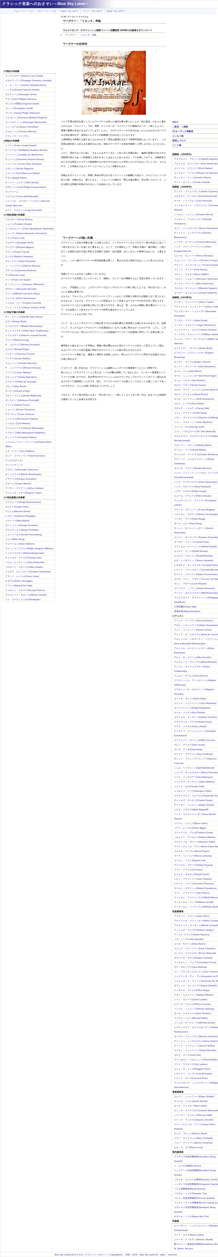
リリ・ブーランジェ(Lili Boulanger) (23, 599)
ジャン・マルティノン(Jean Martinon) (193, 422)
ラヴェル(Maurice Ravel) (17, 511)
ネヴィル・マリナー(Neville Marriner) (193, 468)
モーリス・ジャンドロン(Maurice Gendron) (196, 1036)
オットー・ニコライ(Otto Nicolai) (21, 182)
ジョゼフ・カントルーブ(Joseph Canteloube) (28, 571)
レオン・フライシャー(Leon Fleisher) (193, 879)
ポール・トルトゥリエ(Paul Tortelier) (192, 1013)
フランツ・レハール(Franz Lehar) (22, 576)
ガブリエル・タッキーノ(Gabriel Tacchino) (195, 717)
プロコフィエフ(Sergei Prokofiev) (22, 530)
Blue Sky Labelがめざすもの (69, 1254)
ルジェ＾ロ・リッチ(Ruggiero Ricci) (192, 1069)
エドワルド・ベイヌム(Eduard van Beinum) (196, 173)
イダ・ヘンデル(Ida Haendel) (188, 939)
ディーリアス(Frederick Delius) (21, 437)
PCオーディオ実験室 (182, 131)
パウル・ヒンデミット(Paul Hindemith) (24, 562)
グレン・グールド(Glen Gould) (189, 744)
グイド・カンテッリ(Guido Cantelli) (192, 182)
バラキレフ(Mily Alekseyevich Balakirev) (25, 432)
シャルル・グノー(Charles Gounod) (23, 303)
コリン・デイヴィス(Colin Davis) (190, 413)
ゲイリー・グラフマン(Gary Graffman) (193, 754)
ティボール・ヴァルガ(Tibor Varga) (192, 990)
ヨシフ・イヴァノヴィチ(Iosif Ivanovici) (25, 455)
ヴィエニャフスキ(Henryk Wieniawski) (24, 428)
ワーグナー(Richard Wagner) (19, 247)
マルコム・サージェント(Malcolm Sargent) (195, 288)
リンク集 (176, 145)
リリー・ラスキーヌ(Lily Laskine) (190, 1064)
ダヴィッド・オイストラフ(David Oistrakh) (195, 985)
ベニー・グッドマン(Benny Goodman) (193, 1142)
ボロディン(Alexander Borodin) (21, 289)
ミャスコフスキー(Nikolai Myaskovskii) (24, 553)
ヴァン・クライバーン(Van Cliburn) (192, 893)
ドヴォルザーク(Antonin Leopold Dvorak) (26, 335)
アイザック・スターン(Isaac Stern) (191, 916)
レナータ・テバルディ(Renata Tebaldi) (193, 1239)
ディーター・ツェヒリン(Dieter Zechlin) (194, 805)
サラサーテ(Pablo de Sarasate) (21, 381)
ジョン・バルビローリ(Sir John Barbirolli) (195, 431)
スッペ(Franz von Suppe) (18, 279)
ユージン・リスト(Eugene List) (189, 860)
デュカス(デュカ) (13, 460)
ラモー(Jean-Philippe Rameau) (20, 99)
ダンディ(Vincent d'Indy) (17, 391)
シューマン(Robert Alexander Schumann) (26, 233)
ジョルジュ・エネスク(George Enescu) (25, 590)
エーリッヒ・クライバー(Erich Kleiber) (193, 168)
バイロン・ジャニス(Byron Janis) (190, 823)
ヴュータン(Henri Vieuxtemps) (20, 298)
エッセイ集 (178, 136)
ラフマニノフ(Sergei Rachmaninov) (23, 502)
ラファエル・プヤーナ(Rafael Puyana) (193, 865)
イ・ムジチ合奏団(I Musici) (187, 1165)
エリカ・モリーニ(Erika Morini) (189, 944)
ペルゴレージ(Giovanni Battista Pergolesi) (26, 117)
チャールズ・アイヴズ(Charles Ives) (23, 557)
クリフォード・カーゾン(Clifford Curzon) (194, 740)
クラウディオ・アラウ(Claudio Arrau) (193, 721)
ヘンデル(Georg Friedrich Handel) (22, 89)
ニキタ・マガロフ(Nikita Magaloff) (191, 809)
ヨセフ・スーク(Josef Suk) (187, 1055)
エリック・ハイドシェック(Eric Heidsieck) (195, 703)
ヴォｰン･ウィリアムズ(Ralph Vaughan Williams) (29, 548)
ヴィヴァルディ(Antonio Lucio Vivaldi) (24, 76)
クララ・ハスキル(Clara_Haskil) (190, 726)
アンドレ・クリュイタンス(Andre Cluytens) (196, 191)
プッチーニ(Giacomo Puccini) (20, 354)
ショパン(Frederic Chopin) (18, 224)
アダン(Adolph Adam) (16, 178)
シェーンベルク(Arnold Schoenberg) (23, 534)
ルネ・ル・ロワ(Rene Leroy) (188, 1147)
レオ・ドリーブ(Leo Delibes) (19, 451)
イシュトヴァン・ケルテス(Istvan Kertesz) (195, 329)
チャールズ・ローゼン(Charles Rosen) (193, 800)
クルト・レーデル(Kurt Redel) (189, 403)
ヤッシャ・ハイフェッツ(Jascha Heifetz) (194, 1045)
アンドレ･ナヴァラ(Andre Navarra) (191, 934)
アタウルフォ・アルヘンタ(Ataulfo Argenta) (196, 159)
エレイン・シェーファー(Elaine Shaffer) (194, 1096)
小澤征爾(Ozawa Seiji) (185, 606)
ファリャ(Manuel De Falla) (18, 585)
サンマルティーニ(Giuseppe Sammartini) (25, 122)
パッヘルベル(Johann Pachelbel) (21, 127)
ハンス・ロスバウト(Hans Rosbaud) (192, 486)
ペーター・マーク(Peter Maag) (189, 519)
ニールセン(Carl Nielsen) (17, 423)
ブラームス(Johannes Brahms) (20, 270)
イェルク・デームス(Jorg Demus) (191, 675)
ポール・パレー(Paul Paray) (188, 523)
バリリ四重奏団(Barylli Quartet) (190, 1188)
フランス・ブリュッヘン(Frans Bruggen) (194, 509)
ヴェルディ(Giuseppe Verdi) (19, 242)
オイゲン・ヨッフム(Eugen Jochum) (192, 362)
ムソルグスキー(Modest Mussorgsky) (24, 326)
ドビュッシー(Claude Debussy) (21, 363)
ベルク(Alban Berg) (15, 539)
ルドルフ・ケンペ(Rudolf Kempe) (191, 551)
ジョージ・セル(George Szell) (189, 426)
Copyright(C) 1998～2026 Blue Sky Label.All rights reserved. (143, 1254)
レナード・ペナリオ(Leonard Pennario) (194, 883)
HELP (175, 122)
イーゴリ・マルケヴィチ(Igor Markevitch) (195, 325)
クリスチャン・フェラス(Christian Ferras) (195, 962)
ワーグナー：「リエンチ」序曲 (80, 35)
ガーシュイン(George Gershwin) (21, 525)
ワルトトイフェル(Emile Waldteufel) (23, 395)
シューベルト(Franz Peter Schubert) (23, 164)
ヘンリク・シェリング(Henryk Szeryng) (194, 1008)
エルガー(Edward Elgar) (17, 349)
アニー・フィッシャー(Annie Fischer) (193, 629)
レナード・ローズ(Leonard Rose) (191, 1078)
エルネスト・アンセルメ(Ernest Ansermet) (195, 196)
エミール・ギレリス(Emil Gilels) (190, 698)
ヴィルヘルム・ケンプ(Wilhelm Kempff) (194, 902)
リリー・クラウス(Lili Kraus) (188, 869)
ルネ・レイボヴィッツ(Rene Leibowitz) (193, 560)
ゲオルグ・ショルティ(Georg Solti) (191, 408)
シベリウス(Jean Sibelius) (18, 372)
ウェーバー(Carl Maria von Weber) (22, 173)
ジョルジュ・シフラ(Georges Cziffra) (193, 791)
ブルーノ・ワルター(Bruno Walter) (191, 274)
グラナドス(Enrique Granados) (20, 479)
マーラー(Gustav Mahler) (17, 358)
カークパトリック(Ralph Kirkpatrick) (192, 708)
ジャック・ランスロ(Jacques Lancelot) (193, 1119)
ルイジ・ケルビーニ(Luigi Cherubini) (23, 210)
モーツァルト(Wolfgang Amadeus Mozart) (26, 150)
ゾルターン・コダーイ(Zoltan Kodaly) (24, 567)
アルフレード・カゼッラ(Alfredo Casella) (26, 594)
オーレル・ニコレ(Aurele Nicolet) (190, 1101)
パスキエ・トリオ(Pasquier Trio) (190, 1193)
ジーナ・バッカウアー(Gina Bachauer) (193, 777)
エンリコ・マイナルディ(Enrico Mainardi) (195, 953)
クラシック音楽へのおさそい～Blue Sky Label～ (45, 3)
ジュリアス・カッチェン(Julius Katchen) (194, 781)
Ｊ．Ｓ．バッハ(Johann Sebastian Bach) (25, 85)
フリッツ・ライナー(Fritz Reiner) (190, 269)
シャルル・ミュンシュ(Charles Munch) (193, 214)
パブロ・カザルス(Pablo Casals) (190, 491)
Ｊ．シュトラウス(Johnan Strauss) (22, 265)
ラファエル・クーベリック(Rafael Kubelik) (195, 546)
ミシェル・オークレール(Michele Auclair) (194, 1022)
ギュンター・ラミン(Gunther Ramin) (192, 177)
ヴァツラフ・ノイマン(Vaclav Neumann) (194, 588)
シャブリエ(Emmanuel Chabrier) (21, 418)
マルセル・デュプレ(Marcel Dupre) (191, 851)
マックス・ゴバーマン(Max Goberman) (194, 283)
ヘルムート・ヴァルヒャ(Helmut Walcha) (194, 837)
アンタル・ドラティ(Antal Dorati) (190, 320)
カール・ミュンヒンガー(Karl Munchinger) (195, 375)
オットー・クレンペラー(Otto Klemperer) (195, 366)
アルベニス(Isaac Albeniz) (18, 483)
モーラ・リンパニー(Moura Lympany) (193, 855)
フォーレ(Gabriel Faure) (17, 405)
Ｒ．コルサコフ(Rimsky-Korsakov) (22, 344)
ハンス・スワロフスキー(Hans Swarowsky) (195, 482)
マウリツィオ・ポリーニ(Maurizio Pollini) (194, 842)
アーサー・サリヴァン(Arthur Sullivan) (24, 488)
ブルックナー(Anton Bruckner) (20, 261)
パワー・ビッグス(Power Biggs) (190, 828)
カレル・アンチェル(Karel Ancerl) (191, 394)
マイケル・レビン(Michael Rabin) (191, 1018)
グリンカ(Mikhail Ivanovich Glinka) (22, 293)
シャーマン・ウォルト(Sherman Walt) (193, 1115)
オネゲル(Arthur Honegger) (19, 581)
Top (86, 16)
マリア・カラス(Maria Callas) (189, 1234)
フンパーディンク (14, 465)
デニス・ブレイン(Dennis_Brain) (190, 1133)
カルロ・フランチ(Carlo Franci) (190, 385)
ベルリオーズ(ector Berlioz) (19, 219)
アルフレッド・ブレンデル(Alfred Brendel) (195, 662)
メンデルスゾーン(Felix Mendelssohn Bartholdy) (29, 228)
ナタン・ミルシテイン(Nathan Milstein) (194, 995)
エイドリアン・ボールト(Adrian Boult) (193, 348)
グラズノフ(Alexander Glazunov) (21, 469)
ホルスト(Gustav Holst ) (17, 506)
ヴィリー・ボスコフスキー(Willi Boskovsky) (196, 593)
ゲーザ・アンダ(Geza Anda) (188, 749)
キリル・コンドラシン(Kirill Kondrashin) (194, 399)
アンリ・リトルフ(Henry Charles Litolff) (25, 307)
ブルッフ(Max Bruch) (15, 386)
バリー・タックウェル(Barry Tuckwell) (193, 1138)
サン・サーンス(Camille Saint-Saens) (24, 316)
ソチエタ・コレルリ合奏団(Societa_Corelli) (196, 1179)
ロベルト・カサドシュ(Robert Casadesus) (195, 888)
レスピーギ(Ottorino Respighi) (20, 516)
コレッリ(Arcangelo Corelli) (19, 108)
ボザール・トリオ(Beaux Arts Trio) (191, 1216)
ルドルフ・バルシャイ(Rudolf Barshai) (193, 555)
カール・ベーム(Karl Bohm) (188, 371)
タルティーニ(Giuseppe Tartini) (21, 94)
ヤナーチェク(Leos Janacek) (19, 414)
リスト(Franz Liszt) (15, 238)
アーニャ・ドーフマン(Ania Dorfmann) (193, 620)
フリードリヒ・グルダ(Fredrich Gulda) (193, 832)
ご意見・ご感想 (180, 126)
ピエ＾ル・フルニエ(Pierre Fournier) (192, 1004)
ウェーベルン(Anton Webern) (20, 543)
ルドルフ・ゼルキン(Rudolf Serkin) (191, 874)
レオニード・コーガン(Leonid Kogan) (193, 1073)
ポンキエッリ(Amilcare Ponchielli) (22, 400)
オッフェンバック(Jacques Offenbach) (24, 284)
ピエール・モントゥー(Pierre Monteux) (193, 255)
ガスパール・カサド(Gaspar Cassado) (193, 957)
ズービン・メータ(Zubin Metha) (190, 449)
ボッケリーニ (12, 191)
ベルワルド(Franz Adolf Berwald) (21, 196)
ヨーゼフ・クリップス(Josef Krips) (191, 542)
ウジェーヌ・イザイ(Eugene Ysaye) (23, 492)
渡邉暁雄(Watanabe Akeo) (187, 611)
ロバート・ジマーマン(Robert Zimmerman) (196, 574)
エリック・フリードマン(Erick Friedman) (194, 948)
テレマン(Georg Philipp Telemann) (22, 113)
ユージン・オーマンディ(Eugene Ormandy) (196, 537)
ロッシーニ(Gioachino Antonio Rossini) (24, 159)
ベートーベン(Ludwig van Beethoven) (24, 154)
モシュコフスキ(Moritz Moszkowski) (23, 474)
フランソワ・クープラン (17, 136)
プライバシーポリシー (96, 1254)
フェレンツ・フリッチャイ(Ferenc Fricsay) (196, 260)
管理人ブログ (179, 140)
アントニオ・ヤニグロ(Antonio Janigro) (194, 930)
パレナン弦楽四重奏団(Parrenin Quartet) (194, 1198)
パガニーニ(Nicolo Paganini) (19, 168)
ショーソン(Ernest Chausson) (20, 409)
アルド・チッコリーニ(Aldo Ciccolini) (192, 657)
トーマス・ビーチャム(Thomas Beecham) (195, 242)
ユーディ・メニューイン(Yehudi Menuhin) (195, 1050)
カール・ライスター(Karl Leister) (190, 1105)
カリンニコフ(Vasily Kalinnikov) (21, 377)
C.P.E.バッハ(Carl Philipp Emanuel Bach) (25, 187)
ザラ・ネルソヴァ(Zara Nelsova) (190, 967)
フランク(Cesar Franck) (17, 252)
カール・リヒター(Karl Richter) (189, 380)
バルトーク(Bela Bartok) (17, 520)
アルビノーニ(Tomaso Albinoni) (21, 131)
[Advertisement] (29, 42)
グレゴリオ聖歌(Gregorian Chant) (22, 103)
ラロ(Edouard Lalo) (15, 275)
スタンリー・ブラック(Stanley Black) (192, 445)
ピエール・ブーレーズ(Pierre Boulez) (192, 496)
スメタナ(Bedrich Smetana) (19, 256)
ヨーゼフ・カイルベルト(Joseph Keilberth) (195, 292)
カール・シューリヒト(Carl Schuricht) (193, 200)
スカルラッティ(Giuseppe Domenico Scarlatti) (28, 80)
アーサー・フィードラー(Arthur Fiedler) (194, 302)
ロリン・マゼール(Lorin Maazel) (190, 583)
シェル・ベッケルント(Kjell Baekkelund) (194, 767)
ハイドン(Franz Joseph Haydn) (21, 145)
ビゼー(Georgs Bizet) (15, 321)
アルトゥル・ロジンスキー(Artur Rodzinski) (196, 163)
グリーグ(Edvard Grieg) (17, 340)
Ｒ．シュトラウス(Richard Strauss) (23, 367)
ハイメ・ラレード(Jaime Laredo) (190, 999)
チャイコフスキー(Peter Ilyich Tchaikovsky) (27, 330)
